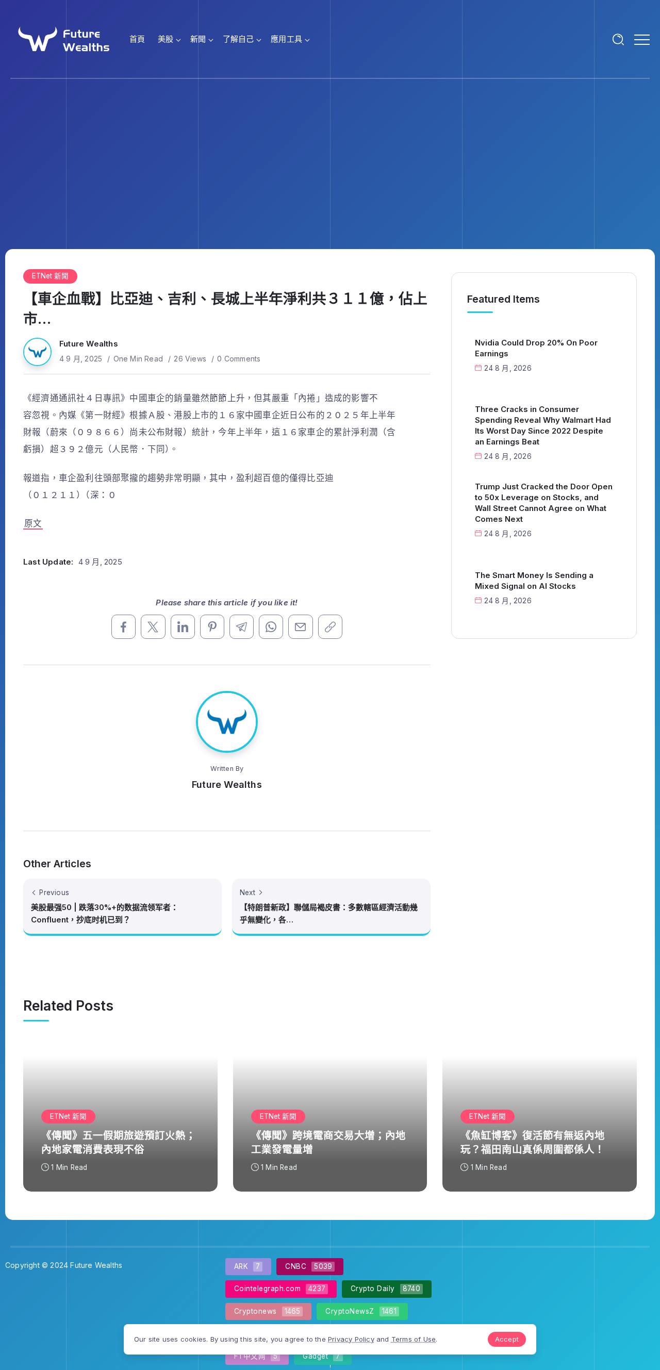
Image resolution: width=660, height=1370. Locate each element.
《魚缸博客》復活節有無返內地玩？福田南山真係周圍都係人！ (532, 1142)
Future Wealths (88, 344)
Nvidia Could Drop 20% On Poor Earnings (536, 348)
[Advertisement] (330, 156)
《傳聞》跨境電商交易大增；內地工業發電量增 (328, 1142)
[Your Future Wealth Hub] (62, 38)
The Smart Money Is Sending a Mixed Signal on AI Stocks (534, 580)
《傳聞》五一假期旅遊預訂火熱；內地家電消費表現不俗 (118, 1142)
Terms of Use (413, 1339)
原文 (33, 523)
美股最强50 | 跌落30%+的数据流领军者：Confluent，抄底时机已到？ (104, 913)
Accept (507, 1339)
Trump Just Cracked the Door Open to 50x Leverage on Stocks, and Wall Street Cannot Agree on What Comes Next (544, 503)
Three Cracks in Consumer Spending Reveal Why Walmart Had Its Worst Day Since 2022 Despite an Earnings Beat (543, 425)
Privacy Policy (351, 1339)
